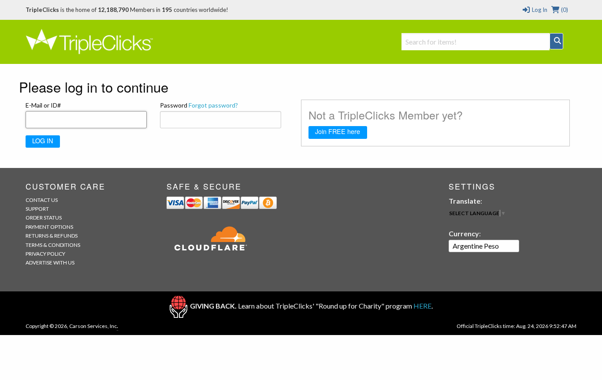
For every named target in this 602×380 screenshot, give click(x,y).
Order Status (44, 217)
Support (37, 208)
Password (199, 105)
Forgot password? (213, 105)
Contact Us (42, 200)
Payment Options (49, 227)
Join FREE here (337, 131)
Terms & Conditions (53, 245)
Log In (539, 9)
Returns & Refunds (52, 235)
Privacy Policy (45, 253)
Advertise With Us (50, 262)
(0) (564, 9)
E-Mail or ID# (43, 105)
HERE (422, 306)
